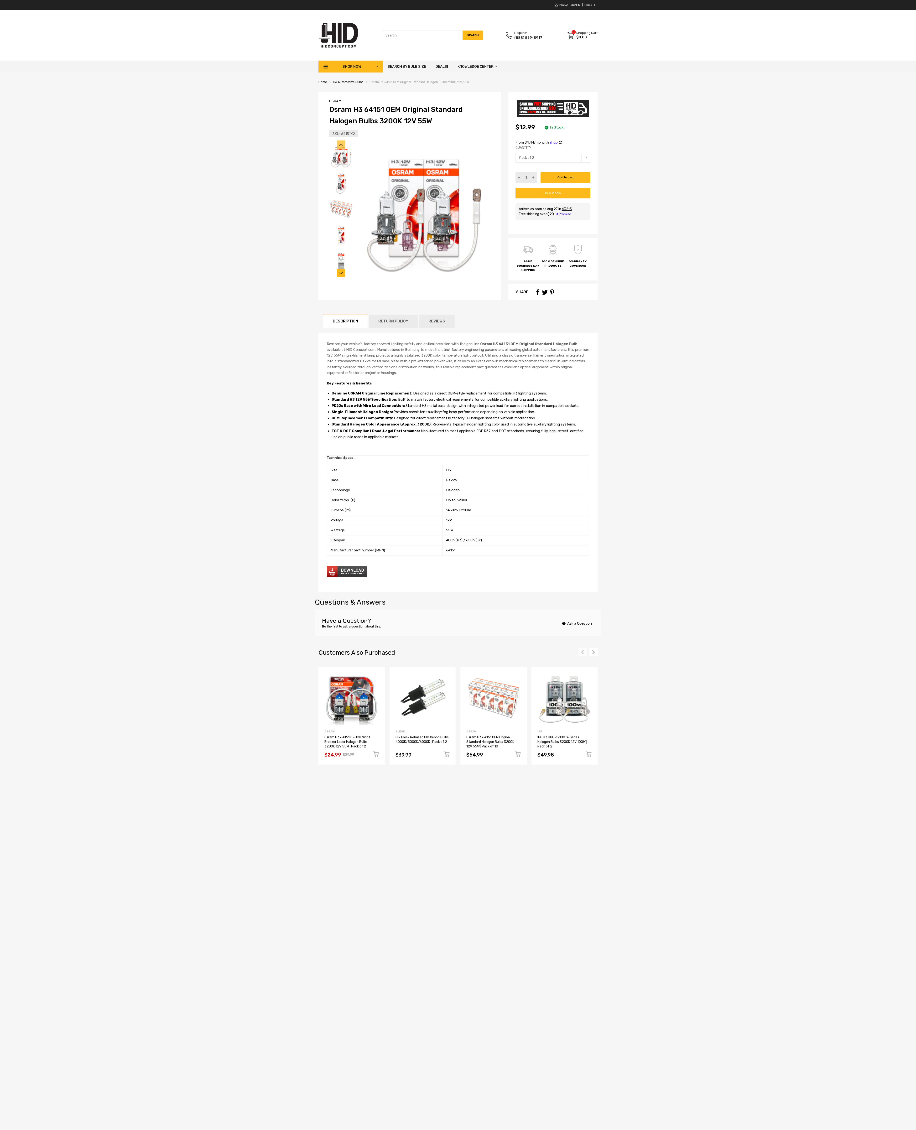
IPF (539, 731)
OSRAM (335, 101)
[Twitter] (545, 292)
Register (591, 4)
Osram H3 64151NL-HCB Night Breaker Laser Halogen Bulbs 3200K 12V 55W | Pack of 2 (347, 741)
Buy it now (553, 193)
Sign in (575, 4)
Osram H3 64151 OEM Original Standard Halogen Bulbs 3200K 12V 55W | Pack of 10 (490, 741)
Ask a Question (579, 623)
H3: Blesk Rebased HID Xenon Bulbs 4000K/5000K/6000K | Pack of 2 (422, 739)
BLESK (400, 731)
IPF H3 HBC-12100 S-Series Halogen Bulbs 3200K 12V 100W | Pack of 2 (562, 741)
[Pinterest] (552, 292)
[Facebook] (538, 292)
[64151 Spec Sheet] (347, 576)
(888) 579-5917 (528, 38)
